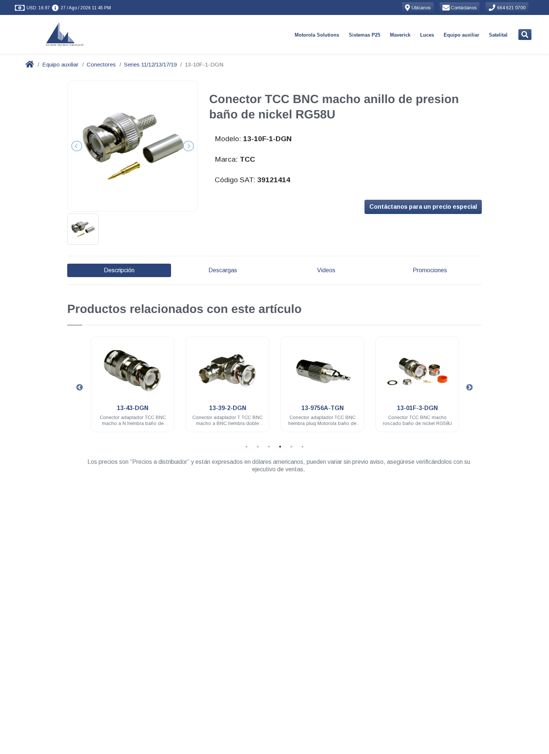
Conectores (101, 64)
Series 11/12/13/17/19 (150, 64)
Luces (427, 35)
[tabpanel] (132, 388)
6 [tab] (302, 446)
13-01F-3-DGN (417, 408)
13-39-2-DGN (227, 408)
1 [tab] (246, 446)
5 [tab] (291, 446)
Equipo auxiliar (461, 35)
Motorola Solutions (317, 35)
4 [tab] (280, 446)
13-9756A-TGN (322, 408)
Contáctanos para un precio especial (423, 207)
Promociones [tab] (430, 270)
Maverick (400, 35)
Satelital (498, 35)
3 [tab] (269, 446)
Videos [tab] (326, 270)
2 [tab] (257, 446)
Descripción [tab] (119, 270)
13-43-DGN (132, 408)
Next (469, 387)
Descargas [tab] (222, 270)
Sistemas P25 (364, 35)
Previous (79, 387)
